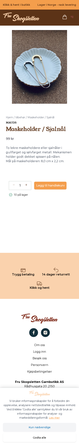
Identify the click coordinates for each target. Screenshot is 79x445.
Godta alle (39, 437)
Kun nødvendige (40, 427)
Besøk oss (40, 358)
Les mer (54, 417)
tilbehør (20, 117)
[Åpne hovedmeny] (72, 17)
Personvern (39, 365)
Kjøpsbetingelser (39, 371)
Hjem (9, 117)
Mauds (11, 122)
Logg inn (39, 351)
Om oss (39, 345)
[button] (39, 67)
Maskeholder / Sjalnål (41, 117)
